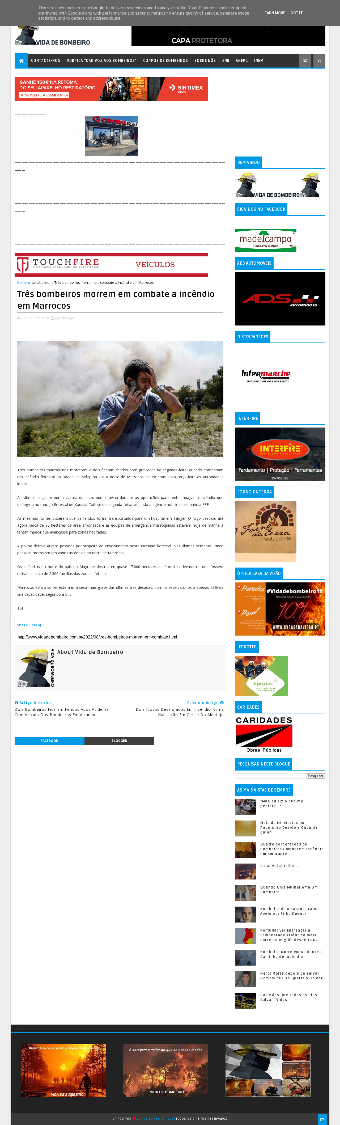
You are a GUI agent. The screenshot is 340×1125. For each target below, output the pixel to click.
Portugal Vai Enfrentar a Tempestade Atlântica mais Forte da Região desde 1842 (289, 935)
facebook (49, 740)
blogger (119, 740)
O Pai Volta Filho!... (279, 866)
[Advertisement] (111, 184)
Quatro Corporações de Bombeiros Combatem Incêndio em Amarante (292, 849)
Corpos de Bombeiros (165, 60)
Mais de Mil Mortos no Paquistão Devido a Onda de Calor (289, 828)
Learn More (273, 13)
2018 (172, 1119)
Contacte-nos (45, 60)
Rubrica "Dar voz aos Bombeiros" (102, 60)
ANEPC (242, 60)
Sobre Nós (205, 60)
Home (22, 282)
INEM (259, 60)
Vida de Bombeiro (150, 1119)
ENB (226, 60)
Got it (297, 13)
